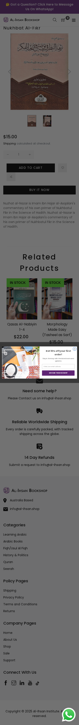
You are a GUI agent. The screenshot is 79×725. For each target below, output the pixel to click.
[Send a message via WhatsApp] (69, 715)
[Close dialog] (74, 348)
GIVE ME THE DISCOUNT (58, 373)
